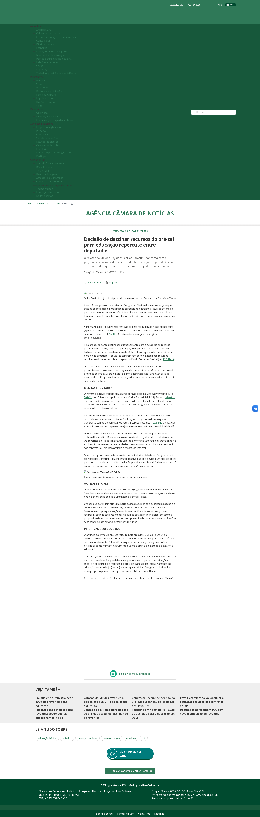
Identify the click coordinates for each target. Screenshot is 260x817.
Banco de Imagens (46, 174)
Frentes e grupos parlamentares (54, 120)
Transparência (44, 188)
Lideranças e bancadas (49, 116)
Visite (39, 105)
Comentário (94, 282)
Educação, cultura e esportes (52, 51)
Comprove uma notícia (49, 181)
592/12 (88, 397)
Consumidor (43, 40)
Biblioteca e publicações (49, 91)
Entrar (229, 5)
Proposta (113, 282)
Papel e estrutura (46, 98)
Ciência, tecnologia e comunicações (56, 37)
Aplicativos (144, 813)
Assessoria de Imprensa (49, 177)
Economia (41, 48)
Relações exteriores (47, 62)
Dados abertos (44, 196)
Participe (41, 156)
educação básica (47, 738)
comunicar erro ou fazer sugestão (132, 770)
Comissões (42, 134)
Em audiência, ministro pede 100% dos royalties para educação (54, 702)
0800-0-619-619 (179, 791)
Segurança (42, 69)
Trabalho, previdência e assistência (56, 73)
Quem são (42, 113)
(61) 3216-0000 (192, 794)
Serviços (41, 84)
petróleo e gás (111, 738)
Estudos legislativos (47, 141)
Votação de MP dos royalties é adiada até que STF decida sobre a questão (105, 702)
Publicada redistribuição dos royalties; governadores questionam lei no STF (54, 714)
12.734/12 (157, 422)
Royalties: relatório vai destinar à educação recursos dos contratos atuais (202, 702)
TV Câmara (42, 170)
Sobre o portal (104, 813)
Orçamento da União (48, 145)
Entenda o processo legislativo (53, 152)
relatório (170, 397)
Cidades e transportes (48, 33)
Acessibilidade (176, 5)
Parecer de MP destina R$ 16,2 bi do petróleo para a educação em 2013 (153, 714)
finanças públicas (87, 738)
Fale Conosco (194, 5)
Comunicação (42, 203)
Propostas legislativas (48, 127)
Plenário (41, 131)
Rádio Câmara (44, 167)
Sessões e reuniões (47, 138)
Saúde (39, 66)
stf (143, 738)
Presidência (42, 87)
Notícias (57, 203)
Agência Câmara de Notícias (52, 163)
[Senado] (212, 4)
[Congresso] (206, 4)
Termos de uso (125, 813)
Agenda (40, 80)
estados (67, 738)
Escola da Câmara (46, 94)
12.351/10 (168, 359)
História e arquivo (46, 102)
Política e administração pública (54, 58)
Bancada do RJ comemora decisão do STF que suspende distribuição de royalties (106, 714)
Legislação (42, 149)
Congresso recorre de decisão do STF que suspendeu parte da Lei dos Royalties (153, 702)
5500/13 (113, 334)
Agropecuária (44, 29)
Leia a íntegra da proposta (134, 673)
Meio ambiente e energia (50, 55)
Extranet (159, 813)
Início (29, 203)
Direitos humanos (46, 44)
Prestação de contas (47, 192)
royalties (131, 738)
